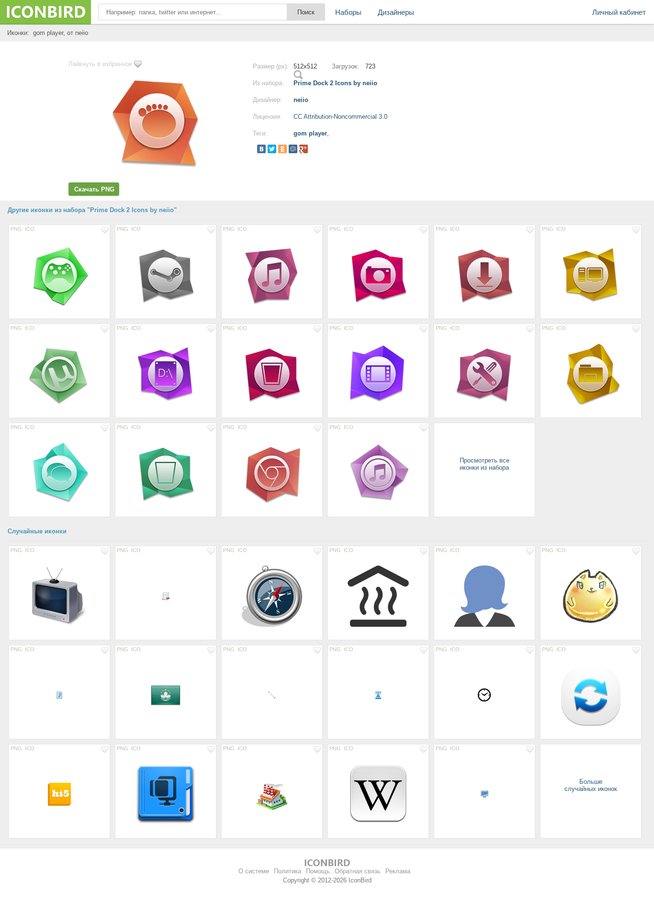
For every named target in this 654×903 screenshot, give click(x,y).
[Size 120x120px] (378, 793)
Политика (287, 871)
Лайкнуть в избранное (100, 64)
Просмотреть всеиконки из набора (484, 464)
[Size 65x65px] (272, 793)
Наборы (348, 12)
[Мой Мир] (293, 149)
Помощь (318, 871)
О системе (253, 871)
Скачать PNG (94, 189)
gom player (310, 133)
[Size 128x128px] (59, 595)
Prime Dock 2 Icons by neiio (335, 83)
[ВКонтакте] (261, 149)
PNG (16, 229)
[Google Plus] (303, 149)
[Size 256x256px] (591, 694)
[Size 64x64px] (165, 694)
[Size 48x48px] (59, 793)
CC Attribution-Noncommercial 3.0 (340, 116)
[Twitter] (272, 149)
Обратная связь (358, 871)
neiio (300, 99)
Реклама (397, 871)
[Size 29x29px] (484, 694)
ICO (29, 229)
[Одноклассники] (282, 149)
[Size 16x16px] (165, 595)
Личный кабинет (619, 12)
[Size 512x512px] (59, 274)
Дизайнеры (396, 12)
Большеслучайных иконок (590, 785)
